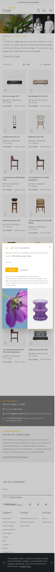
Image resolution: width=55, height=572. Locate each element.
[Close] (50, 246)
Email (8, 262)
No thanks (24, 270)
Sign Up (12, 270)
